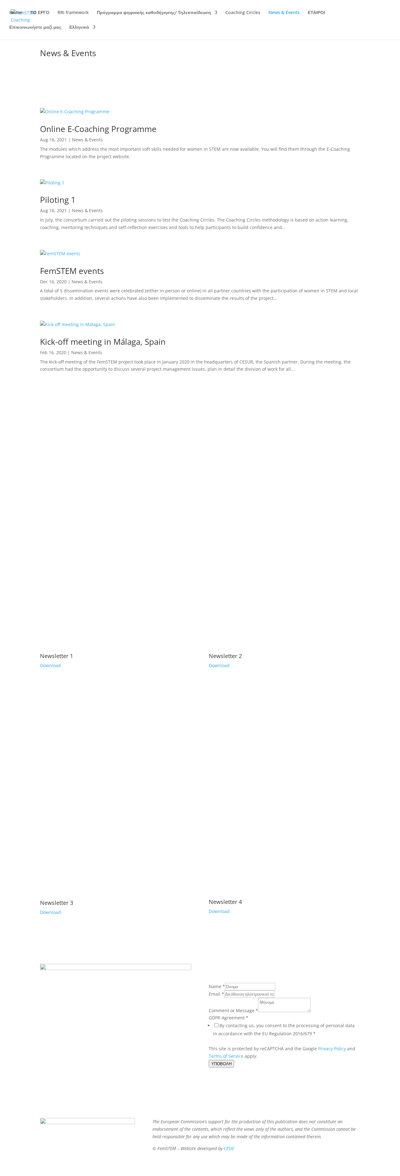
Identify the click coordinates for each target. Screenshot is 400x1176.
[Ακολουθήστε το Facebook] (116, 1063)
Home (15, 12)
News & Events (284, 12)
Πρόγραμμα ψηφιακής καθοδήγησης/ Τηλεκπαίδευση (154, 12)
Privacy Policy (332, 1049)
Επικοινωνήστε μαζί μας (35, 27)
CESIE (229, 1148)
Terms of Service (226, 1056)
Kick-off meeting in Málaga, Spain (103, 341)
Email (216, 994)
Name (217, 986)
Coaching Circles (242, 12)
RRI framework (73, 12)
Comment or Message (233, 1010)
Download (50, 665)
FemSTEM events (72, 270)
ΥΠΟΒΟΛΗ (221, 1063)
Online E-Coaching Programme (98, 128)
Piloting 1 (58, 199)
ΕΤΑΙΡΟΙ (316, 12)
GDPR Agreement (228, 1018)
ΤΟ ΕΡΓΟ (39, 12)
